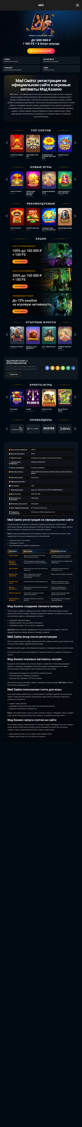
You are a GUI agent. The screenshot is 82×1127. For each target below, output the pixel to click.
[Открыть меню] (77, 5)
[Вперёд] (75, 143)
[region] (41, 147)
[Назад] (7, 143)
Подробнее (13, 374)
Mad (41, 5)
